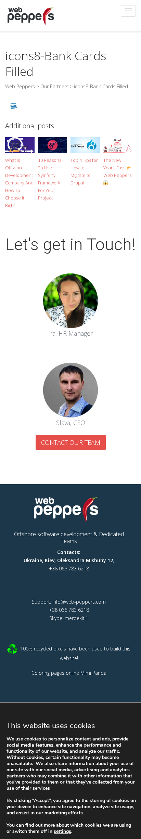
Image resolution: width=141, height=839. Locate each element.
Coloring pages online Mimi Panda (68, 673)
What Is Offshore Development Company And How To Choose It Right (19, 183)
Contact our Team (70, 442)
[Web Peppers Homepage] (69, 508)
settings (62, 831)
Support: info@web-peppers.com (69, 601)
